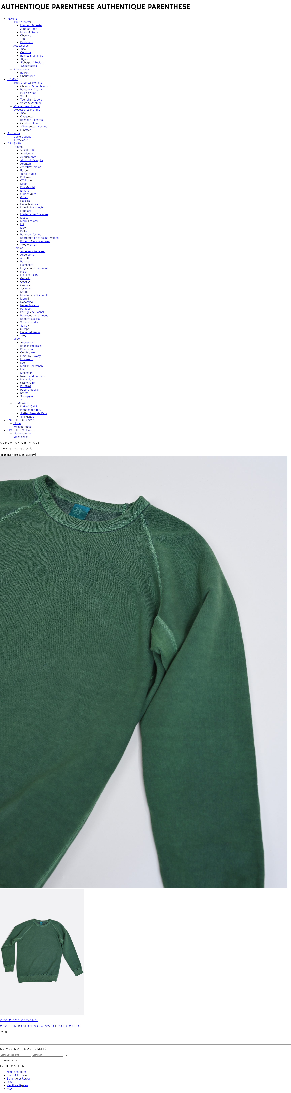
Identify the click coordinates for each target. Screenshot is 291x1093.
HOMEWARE (21, 403)
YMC (23, 335)
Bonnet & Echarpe (31, 119)
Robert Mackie (29, 389)
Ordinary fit (27, 383)
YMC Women (28, 244)
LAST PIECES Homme (21, 430)
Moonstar (26, 372)
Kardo (24, 291)
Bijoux (24, 59)
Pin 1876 (25, 386)
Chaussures (21, 69)
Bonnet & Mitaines (31, 55)
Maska (24, 217)
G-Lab (24, 197)
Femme (18, 146)
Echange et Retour (18, 1078)
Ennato (24, 190)
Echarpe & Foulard (32, 62)
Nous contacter (16, 1071)
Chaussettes (28, 65)
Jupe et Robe (28, 28)
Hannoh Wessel (29, 204)
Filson (23, 271)
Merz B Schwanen (31, 366)
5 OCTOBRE (28, 150)
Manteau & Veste (31, 25)
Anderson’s (27, 254)
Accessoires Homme (26, 109)
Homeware (20, 140)
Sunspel (25, 329)
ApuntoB (25, 163)
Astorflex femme (30, 167)
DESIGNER (14, 143)
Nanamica (26, 302)
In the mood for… (31, 409)
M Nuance (27, 416)
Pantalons (26, 42)
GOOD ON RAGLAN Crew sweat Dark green (40, 1026)
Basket (24, 72)
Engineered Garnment (34, 268)
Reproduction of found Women (39, 237)
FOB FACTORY (29, 275)
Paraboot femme (30, 234)
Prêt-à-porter (22, 22)
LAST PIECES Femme (20, 420)
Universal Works (30, 332)
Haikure (25, 200)
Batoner (25, 261)
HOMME (12, 79)
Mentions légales (17, 1085)
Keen (23, 362)
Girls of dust (28, 194)
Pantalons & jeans (31, 89)
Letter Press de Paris (33, 413)
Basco (24, 170)
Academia (26, 153)
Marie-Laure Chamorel (34, 214)
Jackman (25, 288)
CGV (10, 1082)
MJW (23, 227)
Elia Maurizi (27, 187)
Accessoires (21, 45)
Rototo (24, 393)
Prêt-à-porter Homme (27, 82)
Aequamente (28, 157)
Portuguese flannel (32, 312)
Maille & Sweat (29, 32)
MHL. (23, 369)
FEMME (12, 18)
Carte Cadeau (22, 136)
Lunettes (25, 130)
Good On (25, 281)
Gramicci (25, 285)
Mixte (16, 339)
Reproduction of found (34, 315)
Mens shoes (20, 436)
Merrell (24, 298)
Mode (17, 423)
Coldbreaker (28, 352)
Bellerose (26, 177)
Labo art (25, 210)
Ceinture (25, 52)
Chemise (25, 35)
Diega (23, 184)
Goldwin (25, 278)
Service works (29, 322)
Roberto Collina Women (35, 241)
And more (13, 133)
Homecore (26, 264)
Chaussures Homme (26, 106)
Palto (23, 231)
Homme (18, 248)
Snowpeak (26, 396)
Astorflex (26, 258)
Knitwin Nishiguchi (31, 207)
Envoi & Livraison (17, 1075)
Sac (23, 49)
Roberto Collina (30, 318)
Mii (22, 224)
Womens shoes (22, 426)
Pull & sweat (28, 92)
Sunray (24, 325)
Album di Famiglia (31, 160)
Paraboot (26, 308)
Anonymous (27, 342)
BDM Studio (28, 173)
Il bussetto (26, 359)
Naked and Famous (32, 376)
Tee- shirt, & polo (31, 99)
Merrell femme (29, 221)
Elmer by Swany (30, 356)
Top (22, 38)
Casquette (26, 116)
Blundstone (27, 349)
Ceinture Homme (31, 123)
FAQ (9, 1088)
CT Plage (26, 180)
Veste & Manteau (31, 103)
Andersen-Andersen (32, 251)
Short (23, 96)
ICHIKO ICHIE (28, 406)
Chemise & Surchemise (34, 86)
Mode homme (22, 433)
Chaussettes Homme (33, 126)
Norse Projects (29, 305)
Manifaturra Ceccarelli (34, 295)
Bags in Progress (30, 345)
